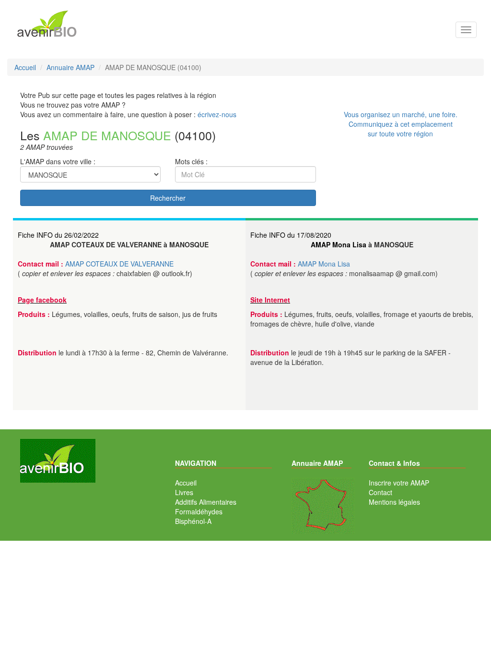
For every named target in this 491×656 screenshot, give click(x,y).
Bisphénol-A (193, 521)
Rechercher (168, 198)
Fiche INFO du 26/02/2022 (58, 235)
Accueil (186, 482)
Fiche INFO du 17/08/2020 (290, 235)
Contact (380, 492)
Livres (184, 492)
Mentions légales (394, 502)
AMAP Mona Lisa (338, 244)
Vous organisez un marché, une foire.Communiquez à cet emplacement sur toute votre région (400, 123)
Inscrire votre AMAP (399, 482)
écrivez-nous (217, 114)
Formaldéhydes (198, 511)
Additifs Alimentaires (205, 502)
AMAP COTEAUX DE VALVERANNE (119, 263)
